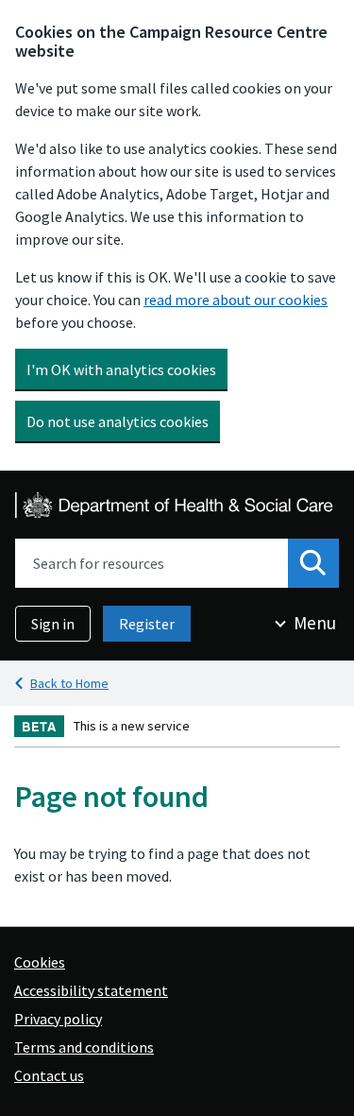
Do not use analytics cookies (117, 421)
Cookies (39, 962)
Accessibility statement (91, 990)
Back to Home (69, 683)
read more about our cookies (235, 299)
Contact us (49, 1075)
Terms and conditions (84, 1047)
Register (147, 623)
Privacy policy (58, 1018)
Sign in (53, 623)
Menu (315, 622)
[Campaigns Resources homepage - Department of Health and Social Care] (175, 505)
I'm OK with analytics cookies (121, 369)
